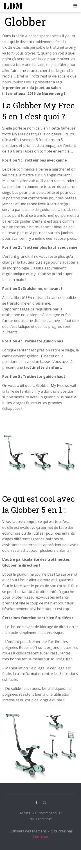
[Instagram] (44, 802)
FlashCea (40, 836)
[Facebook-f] (36, 802)
